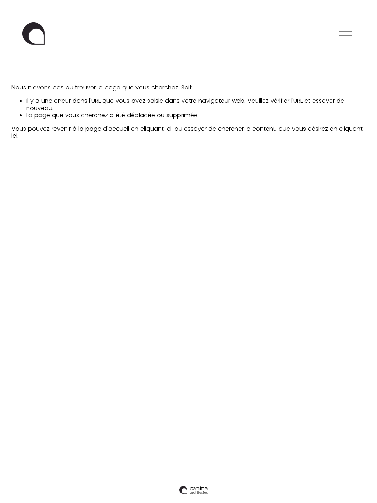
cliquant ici (156, 128)
